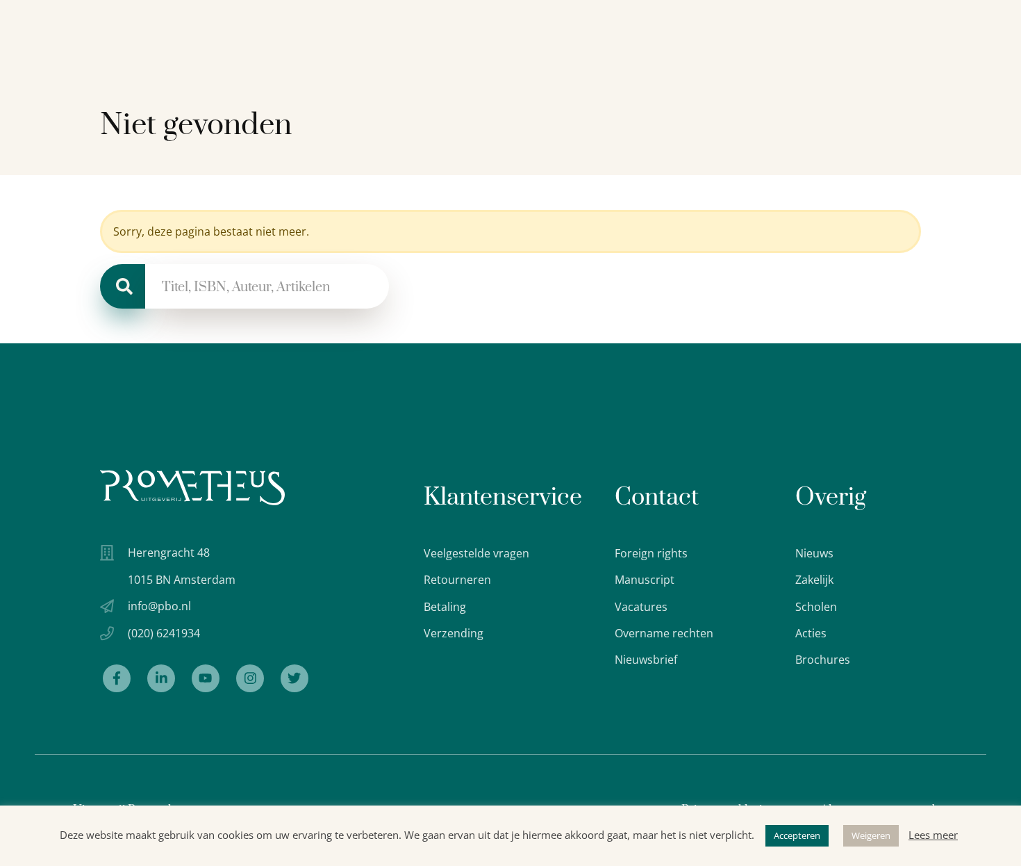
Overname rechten (664, 633)
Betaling (445, 606)
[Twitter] (294, 678)
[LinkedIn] (161, 678)
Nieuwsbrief (646, 659)
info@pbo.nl (159, 606)
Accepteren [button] (797, 835)
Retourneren (457, 579)
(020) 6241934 (164, 633)
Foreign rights (651, 553)
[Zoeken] (122, 286)
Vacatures (641, 606)
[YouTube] (205, 678)
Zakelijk (814, 579)
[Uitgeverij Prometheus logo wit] (192, 487)
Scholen (816, 606)
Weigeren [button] (871, 835)
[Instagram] (250, 678)
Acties (811, 633)
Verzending (453, 633)
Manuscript (644, 579)
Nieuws (814, 553)
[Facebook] (117, 678)
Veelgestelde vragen (476, 553)
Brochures (822, 659)
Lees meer (933, 835)
